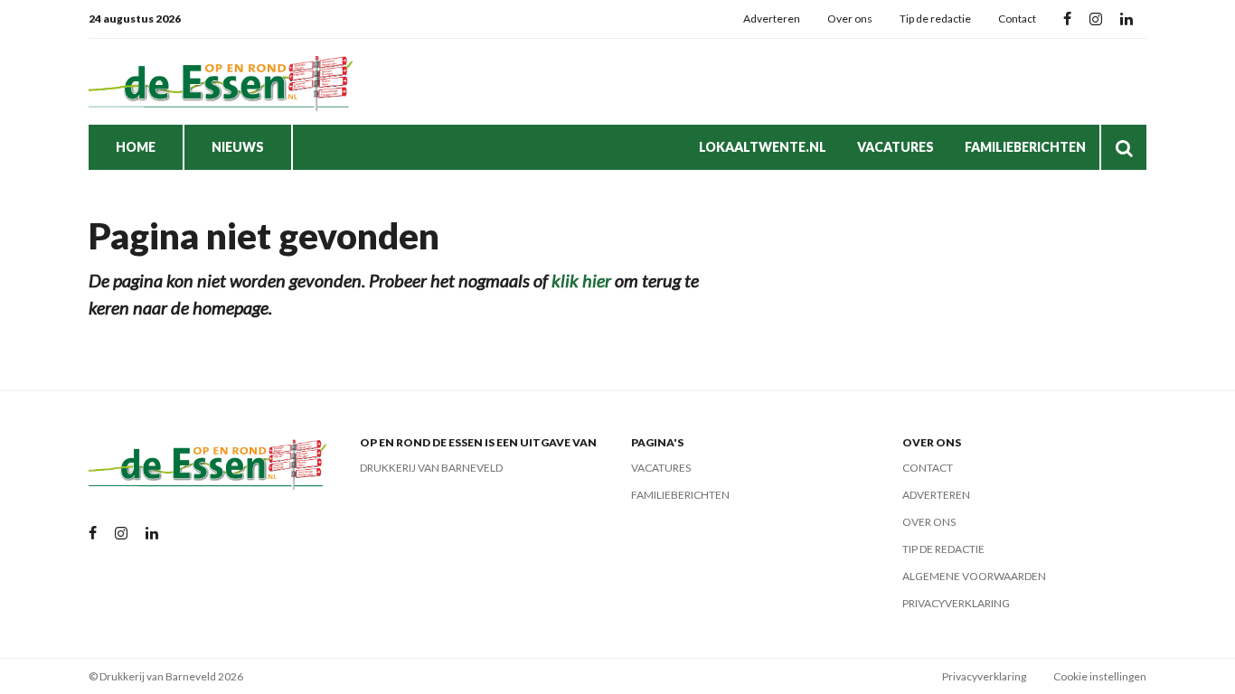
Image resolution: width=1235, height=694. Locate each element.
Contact (1017, 18)
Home (136, 147)
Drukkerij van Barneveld (431, 467)
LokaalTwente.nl (762, 147)
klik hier (581, 280)
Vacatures (895, 147)
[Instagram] (1095, 19)
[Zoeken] (1123, 147)
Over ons (849, 18)
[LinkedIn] (1126, 19)
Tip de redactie (935, 18)
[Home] (224, 81)
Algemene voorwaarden (974, 576)
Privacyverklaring (956, 603)
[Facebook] (1067, 19)
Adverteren (771, 18)
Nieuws (238, 147)
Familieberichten (1025, 147)
